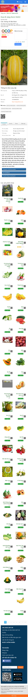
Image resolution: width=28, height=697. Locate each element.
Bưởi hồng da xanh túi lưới (6, 502)
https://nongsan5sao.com (17, 101)
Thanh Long (7, 220)
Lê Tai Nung (20, 480)
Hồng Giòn (7, 437)
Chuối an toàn (6, 241)
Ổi (9, 328)
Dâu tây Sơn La (6, 458)
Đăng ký (4, 653)
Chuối (8, 307)
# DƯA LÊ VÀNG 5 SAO (6, 108)
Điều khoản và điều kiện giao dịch (11, 637)
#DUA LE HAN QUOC (11, 105)
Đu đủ (8, 372)
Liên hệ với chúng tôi (8, 640)
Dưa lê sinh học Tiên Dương (7, 395)
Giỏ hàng (20, 2)
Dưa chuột (7, 285)
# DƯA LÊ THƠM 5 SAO (6, 111)
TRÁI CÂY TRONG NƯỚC (12, 13)
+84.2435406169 (9, 691)
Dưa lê (21, 415)
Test (22, 372)
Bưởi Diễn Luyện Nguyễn (19, 242)
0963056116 (3, 692)
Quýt (22, 220)
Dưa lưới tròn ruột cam (19, 394)
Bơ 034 (21, 437)
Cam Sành (7, 589)
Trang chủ (3, 13)
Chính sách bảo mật (7, 655)
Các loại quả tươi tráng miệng (7, 265)
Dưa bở (8, 415)
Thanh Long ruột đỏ (20, 459)
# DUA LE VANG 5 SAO (17, 108)
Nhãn (22, 567)
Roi (9, 350)
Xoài (22, 307)
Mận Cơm (7, 480)
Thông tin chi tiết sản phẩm (9, 169)
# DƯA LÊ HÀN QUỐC (21, 105)
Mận (22, 350)
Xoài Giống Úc (6, 567)
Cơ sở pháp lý (6, 172)
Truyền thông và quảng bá (9, 175)
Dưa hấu (21, 328)
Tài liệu (4, 632)
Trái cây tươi (7, 610)
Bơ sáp (8, 524)
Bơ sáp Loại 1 (19, 524)
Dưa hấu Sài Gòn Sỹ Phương (7, 200)
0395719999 (20, 691)
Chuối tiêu (20, 198)
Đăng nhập (5, 650)
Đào (22, 502)
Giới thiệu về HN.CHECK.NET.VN (11, 630)
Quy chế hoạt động (7, 635)
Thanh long (20, 285)
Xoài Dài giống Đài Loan (6, 546)
